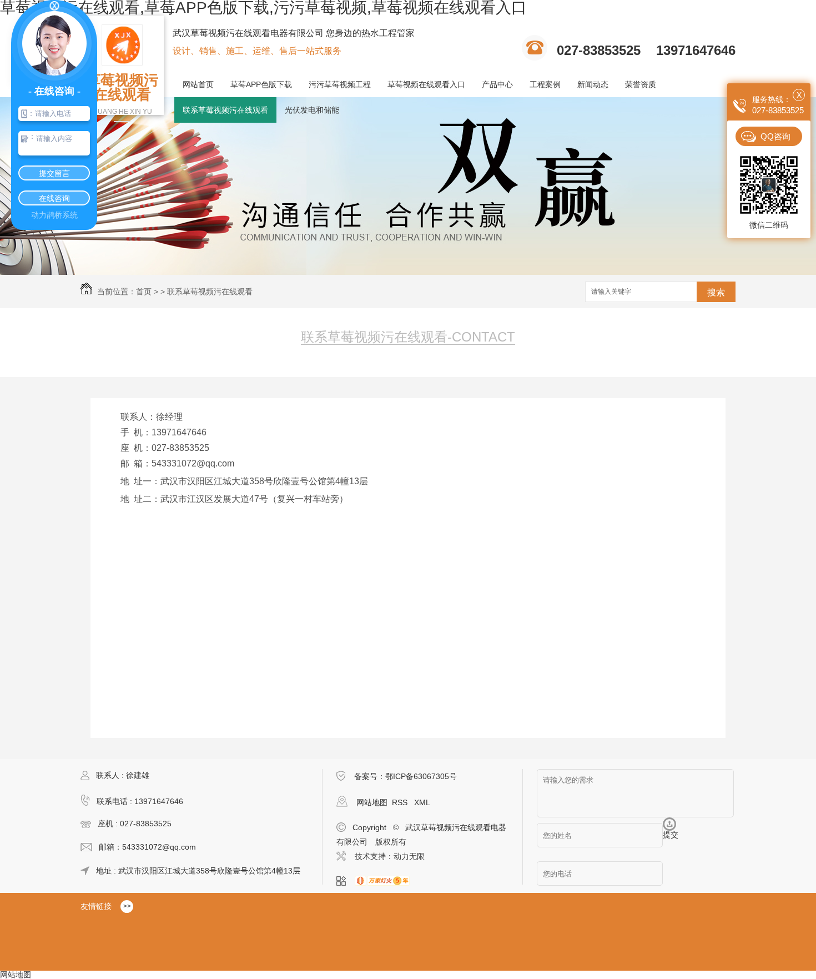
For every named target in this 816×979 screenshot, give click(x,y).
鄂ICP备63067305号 (421, 776)
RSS (401, 802)
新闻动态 (592, 84)
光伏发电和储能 (312, 110)
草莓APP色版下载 (261, 84)
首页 (144, 291)
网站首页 (198, 84)
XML (422, 802)
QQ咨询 (775, 136)
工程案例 (545, 84)
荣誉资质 (640, 84)
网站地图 (371, 802)
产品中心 (497, 84)
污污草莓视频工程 (340, 84)
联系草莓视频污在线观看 (225, 110)
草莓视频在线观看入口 (426, 84)
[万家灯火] (385, 881)
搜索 (716, 292)
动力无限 (409, 856)
